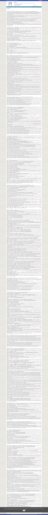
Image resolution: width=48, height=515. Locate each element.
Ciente (24, 510)
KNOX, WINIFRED (8, 455)
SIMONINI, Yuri (15, 77)
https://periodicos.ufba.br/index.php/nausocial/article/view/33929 (15, 44)
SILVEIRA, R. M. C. (8, 355)
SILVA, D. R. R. (12, 77)
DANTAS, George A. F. (9, 74)
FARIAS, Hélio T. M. (17, 74)
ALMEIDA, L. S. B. (8, 240)
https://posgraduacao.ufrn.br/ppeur (17, 5)
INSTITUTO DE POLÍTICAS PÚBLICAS (18, 4)
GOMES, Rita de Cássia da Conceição (10, 403)
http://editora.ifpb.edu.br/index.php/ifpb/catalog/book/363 (12, 45)
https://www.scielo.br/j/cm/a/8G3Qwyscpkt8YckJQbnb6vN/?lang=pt (13, 210)
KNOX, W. (8, 450)
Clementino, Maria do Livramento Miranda (10, 247)
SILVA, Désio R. (16, 85)
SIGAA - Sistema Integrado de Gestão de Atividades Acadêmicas (11, 0)
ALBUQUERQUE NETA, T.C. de (13, 267)
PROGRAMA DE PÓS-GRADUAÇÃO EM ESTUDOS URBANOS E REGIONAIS (24, 3)
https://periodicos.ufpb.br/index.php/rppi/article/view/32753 (12, 172)
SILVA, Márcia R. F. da (21, 504)
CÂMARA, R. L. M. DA (28, 310)
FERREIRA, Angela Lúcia (9, 77)
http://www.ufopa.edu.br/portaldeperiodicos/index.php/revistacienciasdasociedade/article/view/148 (16, 107)
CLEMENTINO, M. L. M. (9, 309)
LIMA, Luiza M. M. (8, 91)
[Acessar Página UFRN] (41, 0)
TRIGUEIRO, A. (10, 466)
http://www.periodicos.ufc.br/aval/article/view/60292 (14, 43)
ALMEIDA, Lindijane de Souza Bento (18, 310)
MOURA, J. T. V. (11, 453)
